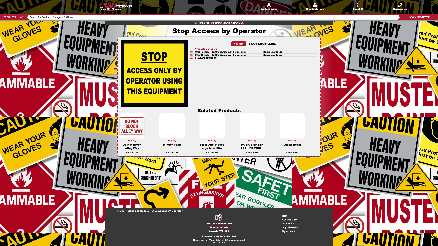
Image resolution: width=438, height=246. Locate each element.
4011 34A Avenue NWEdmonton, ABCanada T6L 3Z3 (219, 227)
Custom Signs (290, 219)
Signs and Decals (138, 210)
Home (121, 210)
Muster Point (172, 144)
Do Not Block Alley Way (132, 146)
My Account (288, 231)
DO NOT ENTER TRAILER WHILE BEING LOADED (252, 148)
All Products (289, 223)
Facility (239, 43)
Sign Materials (290, 227)
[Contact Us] (219, 218)
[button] (253, 51)
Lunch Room (292, 144)
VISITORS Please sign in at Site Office (212, 148)
